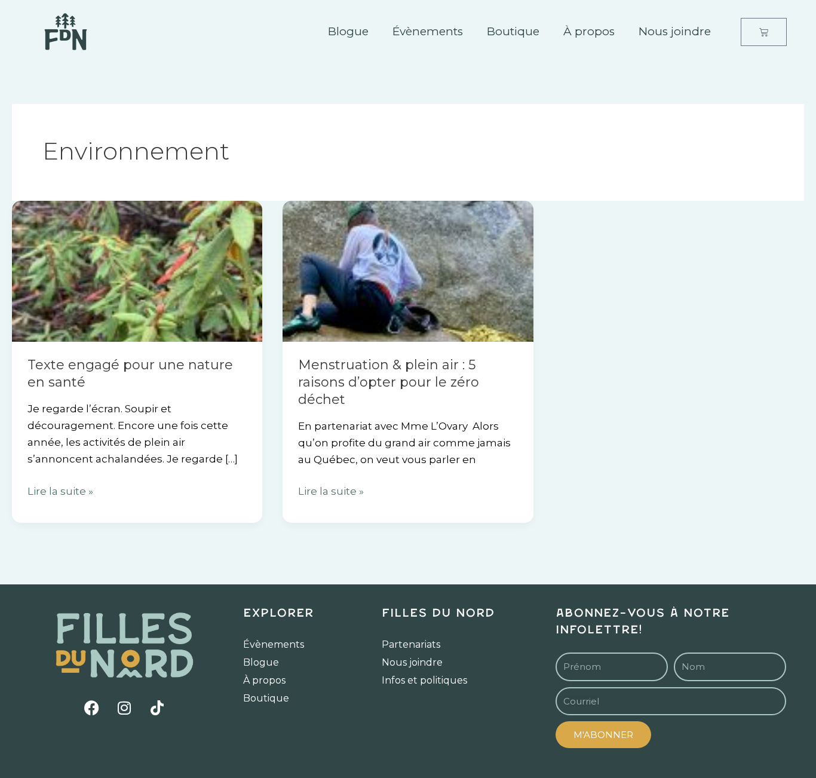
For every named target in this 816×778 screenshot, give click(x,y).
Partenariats (411, 644)
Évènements (427, 31)
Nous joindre (675, 31)
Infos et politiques (424, 680)
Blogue (348, 31)
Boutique (513, 31)
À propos (589, 31)
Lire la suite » (60, 490)
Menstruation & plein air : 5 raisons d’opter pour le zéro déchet (388, 382)
